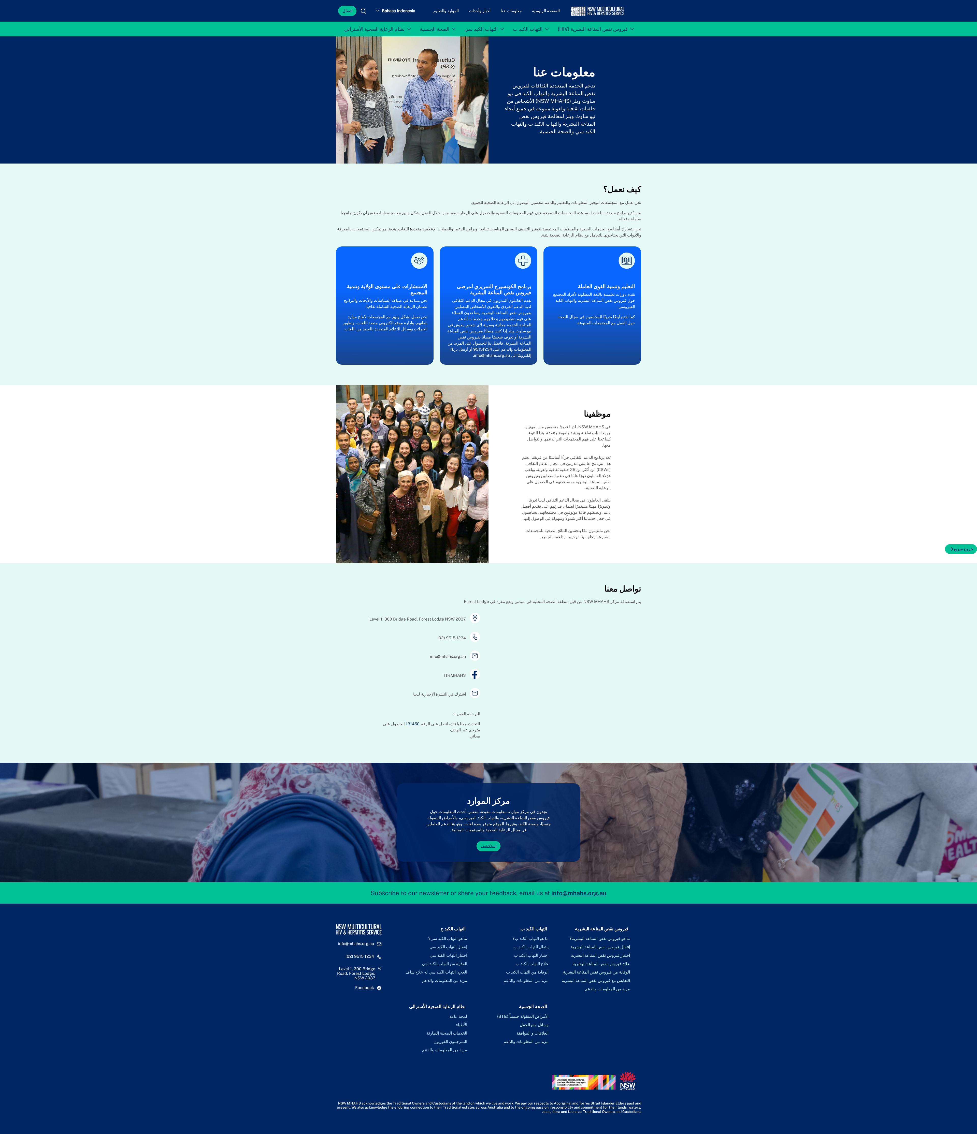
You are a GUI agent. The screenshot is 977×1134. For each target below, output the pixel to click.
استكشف (488, 846)
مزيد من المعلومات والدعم (607, 989)
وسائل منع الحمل (534, 1025)
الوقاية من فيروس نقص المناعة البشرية (596, 972)
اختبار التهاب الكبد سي (448, 955)
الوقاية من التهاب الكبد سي (444, 964)
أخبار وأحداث (480, 10)
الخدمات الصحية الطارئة (447, 1033)
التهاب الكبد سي (481, 29)
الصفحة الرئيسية (546, 10)
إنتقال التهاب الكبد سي (448, 947)
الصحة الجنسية (434, 29)
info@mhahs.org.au (492, 355)
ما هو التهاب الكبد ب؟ (530, 938)
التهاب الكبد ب (527, 29)
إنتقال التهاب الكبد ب (531, 947)
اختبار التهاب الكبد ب (531, 955)
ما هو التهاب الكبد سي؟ (447, 938)
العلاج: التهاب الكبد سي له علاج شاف (436, 972)
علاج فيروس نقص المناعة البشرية (601, 964)
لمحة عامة (458, 1016)
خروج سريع (963, 549)
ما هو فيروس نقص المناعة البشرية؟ (599, 938)
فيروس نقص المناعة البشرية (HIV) (593, 29)
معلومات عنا (511, 10)
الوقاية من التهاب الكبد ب (527, 972)
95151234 (482, 349)
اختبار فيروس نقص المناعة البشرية (600, 955)
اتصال (347, 10)
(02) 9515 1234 (451, 638)
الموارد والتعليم (446, 10)
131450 (413, 723)
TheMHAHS (454, 675)
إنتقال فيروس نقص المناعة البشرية (600, 947)
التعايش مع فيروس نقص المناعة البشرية (596, 980)
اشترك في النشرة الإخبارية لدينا (439, 694)
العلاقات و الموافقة (532, 1033)
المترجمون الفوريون (450, 1041)
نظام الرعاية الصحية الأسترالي (374, 29)
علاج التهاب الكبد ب (532, 964)
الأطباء (461, 1025)
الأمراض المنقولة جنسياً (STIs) (523, 1016)
